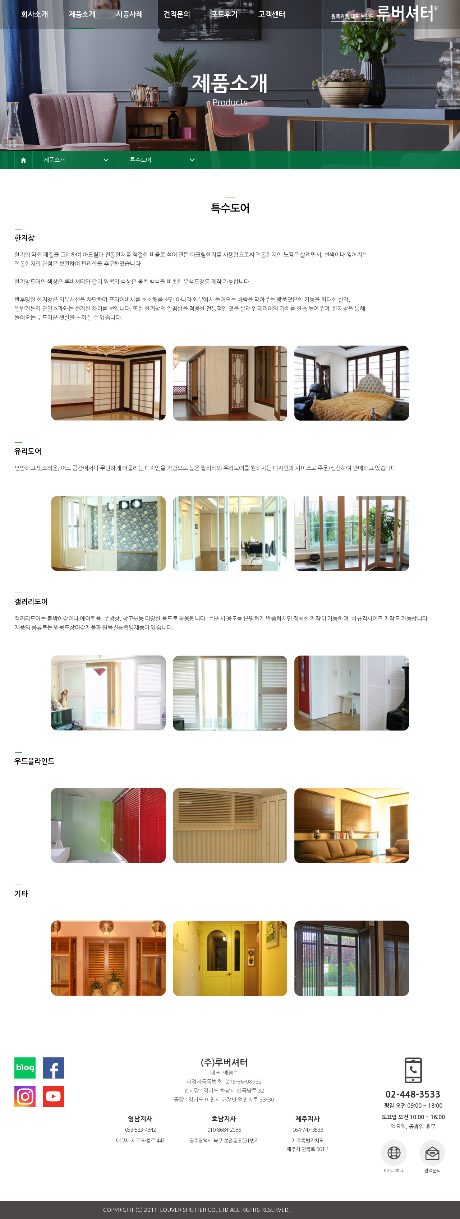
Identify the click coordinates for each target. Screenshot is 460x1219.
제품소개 (54, 160)
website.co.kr (340, 1210)
